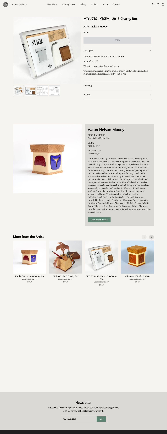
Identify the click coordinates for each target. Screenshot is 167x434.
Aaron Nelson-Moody (95, 26)
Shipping (88, 86)
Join (101, 419)
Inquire (87, 95)
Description (89, 50)
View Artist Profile (99, 220)
